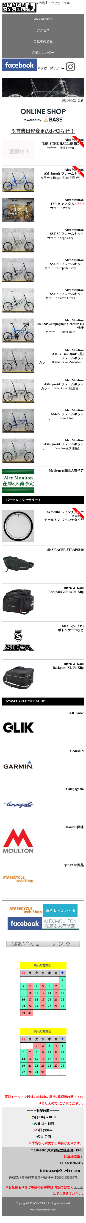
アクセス (43, 30)
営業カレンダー (43, 52)
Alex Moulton (43, 19)
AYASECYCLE (38, 1203)
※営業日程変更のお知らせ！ (43, 131)
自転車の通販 (43, 41)
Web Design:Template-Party (43, 1209)
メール (78, 1187)
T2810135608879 (66, 1177)
